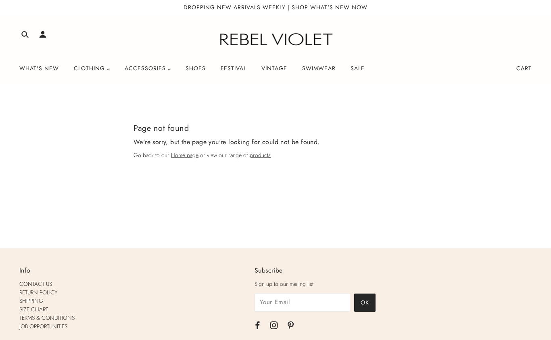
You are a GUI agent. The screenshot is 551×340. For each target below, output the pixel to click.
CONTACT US (35, 284)
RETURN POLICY (38, 292)
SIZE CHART (33, 309)
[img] (25, 36)
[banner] (275, 40)
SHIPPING (31, 301)
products (260, 155)
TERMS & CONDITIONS (47, 318)
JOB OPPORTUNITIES (43, 326)
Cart (524, 68)
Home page (184, 155)
